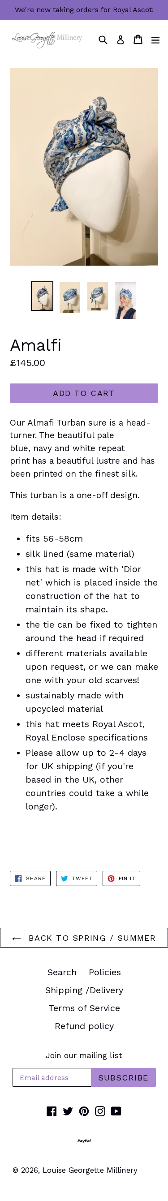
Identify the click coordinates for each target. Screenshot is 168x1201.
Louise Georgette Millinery (90, 1170)
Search (62, 972)
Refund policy (84, 1025)
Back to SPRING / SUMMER (91, 938)
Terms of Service (84, 1008)
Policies (105, 972)
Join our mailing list (84, 1055)
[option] (42, 296)
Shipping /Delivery (84, 990)
